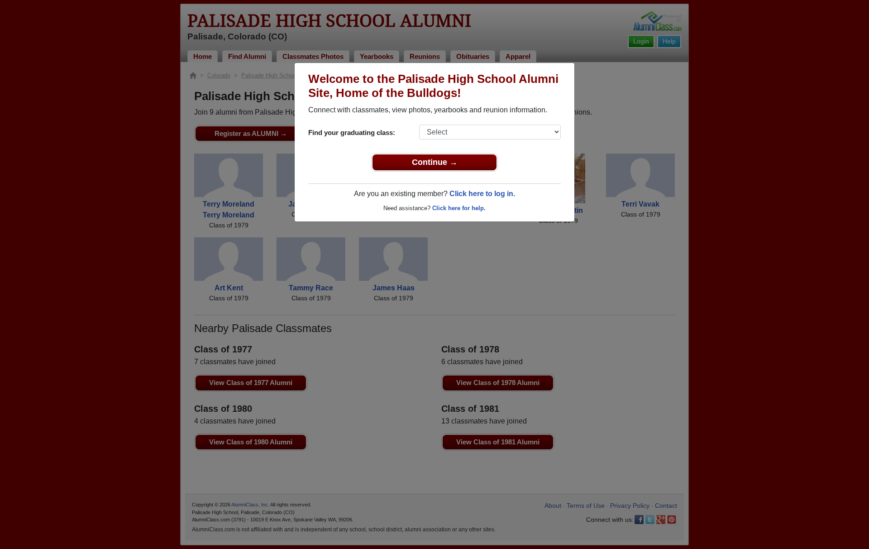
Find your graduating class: (351, 132)
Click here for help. (459, 208)
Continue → (435, 162)
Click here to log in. (482, 193)
